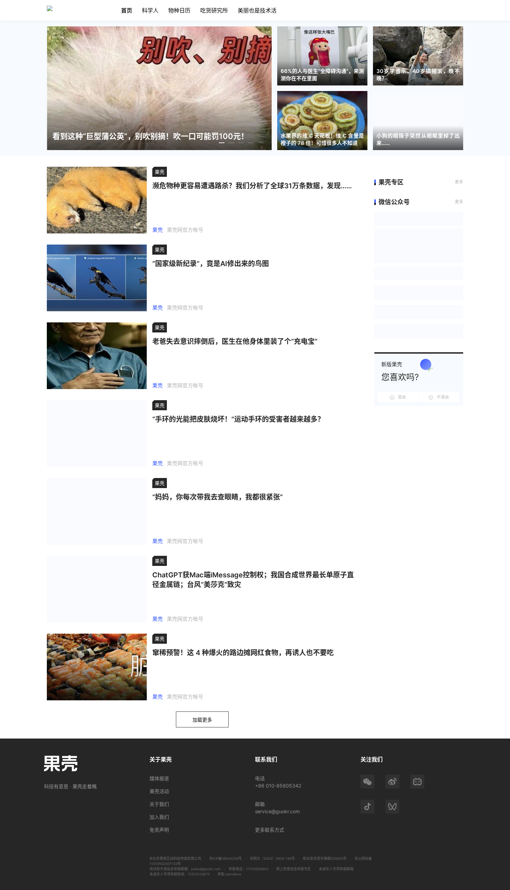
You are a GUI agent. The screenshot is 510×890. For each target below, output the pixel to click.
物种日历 (179, 10)
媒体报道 (159, 778)
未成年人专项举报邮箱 (336, 869)
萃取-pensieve (229, 874)
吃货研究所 (214, 10)
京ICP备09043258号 (225, 858)
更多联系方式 (269, 830)
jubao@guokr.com (206, 869)
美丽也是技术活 (257, 10)
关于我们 (159, 804)
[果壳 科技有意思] (57, 8)
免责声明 (159, 830)
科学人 (150, 10)
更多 (459, 181)
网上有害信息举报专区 (293, 869)
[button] (222, 143)
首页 (126, 10)
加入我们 (159, 817)
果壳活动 (159, 791)
